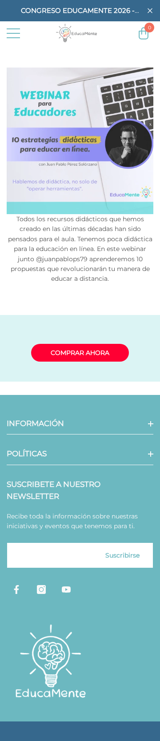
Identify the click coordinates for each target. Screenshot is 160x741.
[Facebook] (16, 589)
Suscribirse (122, 555)
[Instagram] (41, 589)
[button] (150, 11)
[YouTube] (66, 589)
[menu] (13, 33)
